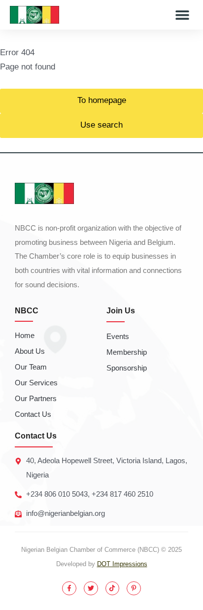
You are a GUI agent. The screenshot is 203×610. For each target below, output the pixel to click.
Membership (126, 352)
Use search (101, 125)
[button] (182, 15)
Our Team (31, 367)
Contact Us (33, 414)
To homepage (101, 100)
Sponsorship (126, 368)
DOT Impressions (122, 564)
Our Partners (36, 398)
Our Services (36, 382)
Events (117, 336)
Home (24, 335)
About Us (30, 351)
